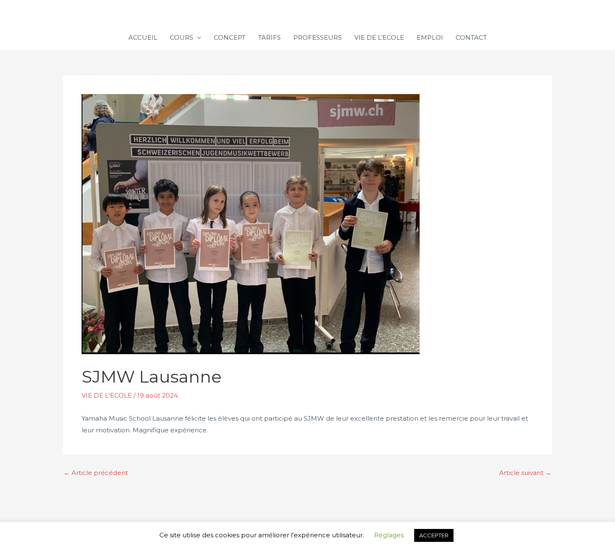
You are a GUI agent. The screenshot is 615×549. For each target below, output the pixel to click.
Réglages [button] (389, 535)
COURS (181, 37)
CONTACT (471, 37)
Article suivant (525, 473)
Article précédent (96, 473)
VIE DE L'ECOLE (107, 395)
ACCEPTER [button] (433, 535)
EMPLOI (430, 37)
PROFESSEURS (317, 37)
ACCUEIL (142, 37)
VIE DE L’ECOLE (379, 37)
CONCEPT (230, 37)
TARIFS (269, 37)
